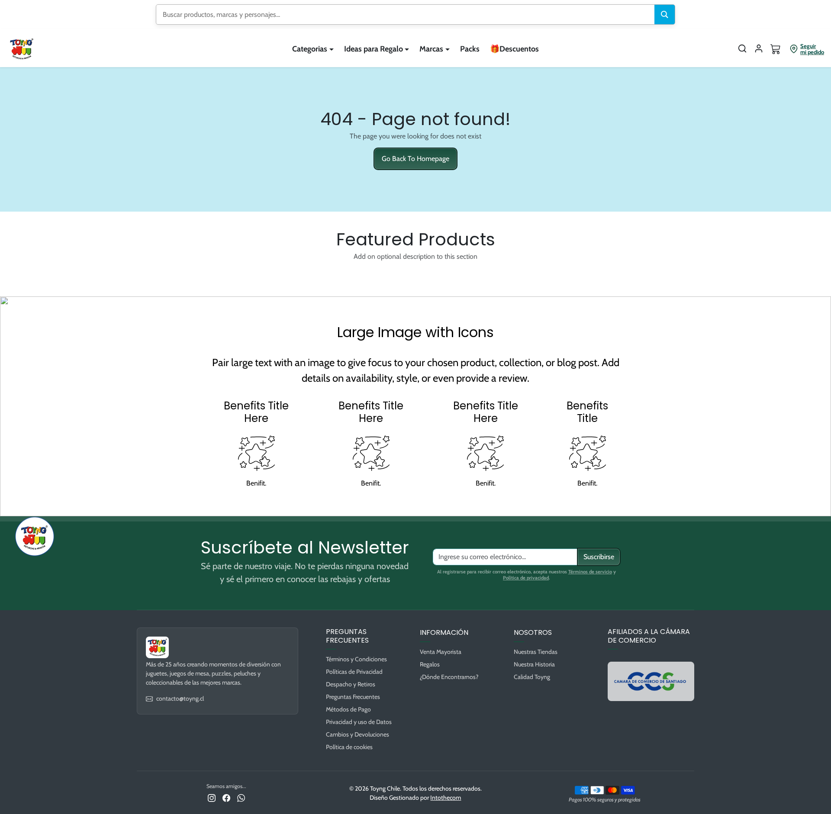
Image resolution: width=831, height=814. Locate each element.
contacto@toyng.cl (180, 698)
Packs (470, 49)
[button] (742, 48)
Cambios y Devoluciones (357, 734)
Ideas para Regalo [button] (373, 49)
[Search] (664, 14)
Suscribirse (598, 557)
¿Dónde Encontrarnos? (449, 677)
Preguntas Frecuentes (353, 697)
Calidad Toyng (532, 677)
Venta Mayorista (440, 652)
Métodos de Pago (348, 709)
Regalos (430, 664)
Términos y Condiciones (356, 659)
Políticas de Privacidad (354, 672)
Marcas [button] (431, 49)
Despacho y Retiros (350, 684)
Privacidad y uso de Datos (359, 722)
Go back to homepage (415, 158)
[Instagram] (211, 797)
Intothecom (445, 797)
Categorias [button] (309, 49)
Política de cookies (349, 747)
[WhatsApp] (241, 797)
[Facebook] (226, 797)
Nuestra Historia (534, 664)
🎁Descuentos (514, 49)
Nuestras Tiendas (535, 652)
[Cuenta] (758, 48)
